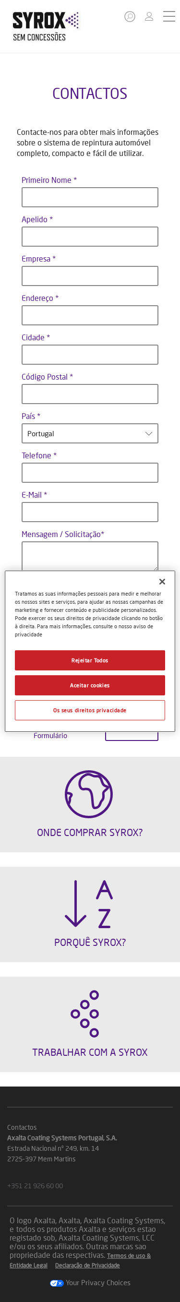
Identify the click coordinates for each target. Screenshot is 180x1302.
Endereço (38, 297)
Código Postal (46, 376)
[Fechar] (162, 581)
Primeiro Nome (47, 179)
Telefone (37, 455)
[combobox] (90, 433)
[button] (130, 19)
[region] (89, 651)
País (29, 415)
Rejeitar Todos (90, 660)
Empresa (37, 258)
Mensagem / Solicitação (61, 533)
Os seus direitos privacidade (90, 710)
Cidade (34, 337)
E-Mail (33, 494)
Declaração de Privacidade (87, 1265)
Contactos (22, 1127)
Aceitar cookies (90, 685)
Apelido (35, 219)
